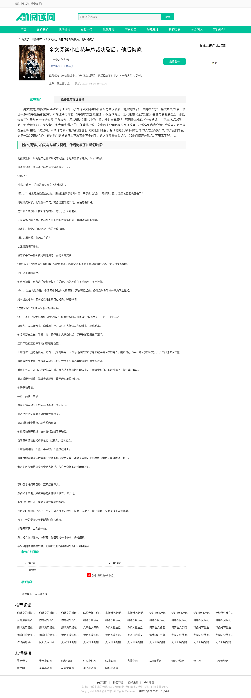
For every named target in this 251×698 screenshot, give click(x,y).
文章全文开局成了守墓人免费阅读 (102, 627)
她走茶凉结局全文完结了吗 (98, 634)
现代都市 (108, 29)
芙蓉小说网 (45, 668)
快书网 (21, 668)
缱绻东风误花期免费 (138, 620)
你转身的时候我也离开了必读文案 (80, 612)
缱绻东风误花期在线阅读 (75, 627)
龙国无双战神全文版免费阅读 (232, 634)
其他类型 (219, 29)
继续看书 (174, 61)
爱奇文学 (24, 39)
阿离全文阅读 (157, 627)
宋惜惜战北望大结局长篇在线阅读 (124, 612)
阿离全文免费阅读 (181, 627)
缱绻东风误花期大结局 (96, 620)
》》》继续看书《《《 (102, 575)
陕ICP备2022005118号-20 (154, 691)
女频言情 (86, 29)
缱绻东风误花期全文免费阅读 (166, 620)
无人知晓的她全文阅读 (162, 642)
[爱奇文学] (35, 17)
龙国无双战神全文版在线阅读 (210, 634)
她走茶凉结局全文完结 (74, 634)
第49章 (32, 569)
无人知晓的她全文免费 (206, 642)
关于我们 (102, 682)
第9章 (31, 563)
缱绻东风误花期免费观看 (53, 627)
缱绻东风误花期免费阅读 (31, 627)
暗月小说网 (111, 668)
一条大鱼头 (25, 593)
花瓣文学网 (67, 668)
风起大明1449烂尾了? (51, 642)
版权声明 (118, 682)
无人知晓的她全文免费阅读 (231, 642)
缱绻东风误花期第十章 (118, 620)
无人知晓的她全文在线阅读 (98, 642)
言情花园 (132, 660)
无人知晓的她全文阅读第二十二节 (124, 642)
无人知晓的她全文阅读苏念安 (188, 642)
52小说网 (110, 660)
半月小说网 (45, 660)
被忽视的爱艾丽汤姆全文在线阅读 (146, 634)
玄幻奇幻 (42, 29)
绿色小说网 (177, 660)
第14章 (117, 563)
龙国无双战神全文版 (183, 634)
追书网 (197, 660)
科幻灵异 (175, 29)
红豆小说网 (89, 660)
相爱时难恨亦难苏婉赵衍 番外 (34, 634)
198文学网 (155, 660)
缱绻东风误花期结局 (183, 620)
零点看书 (22, 660)
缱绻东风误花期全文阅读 (207, 620)
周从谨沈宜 (41, 593)
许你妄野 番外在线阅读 (30, 642)
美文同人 (197, 29)
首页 (23, 29)
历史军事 (131, 29)
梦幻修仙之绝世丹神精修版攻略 (167, 612)
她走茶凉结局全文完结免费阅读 (123, 634)
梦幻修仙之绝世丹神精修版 (208, 612)
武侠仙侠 (64, 29)
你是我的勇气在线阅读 (52, 620)
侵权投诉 (133, 682)
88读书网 (66, 660)
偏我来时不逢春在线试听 (163, 634)
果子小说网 (89, 668)
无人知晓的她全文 (71, 642)
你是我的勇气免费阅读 (74, 620)
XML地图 (149, 682)
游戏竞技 (153, 29)
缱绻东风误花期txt (226, 620)
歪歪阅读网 (222, 660)
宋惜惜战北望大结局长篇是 (142, 612)
